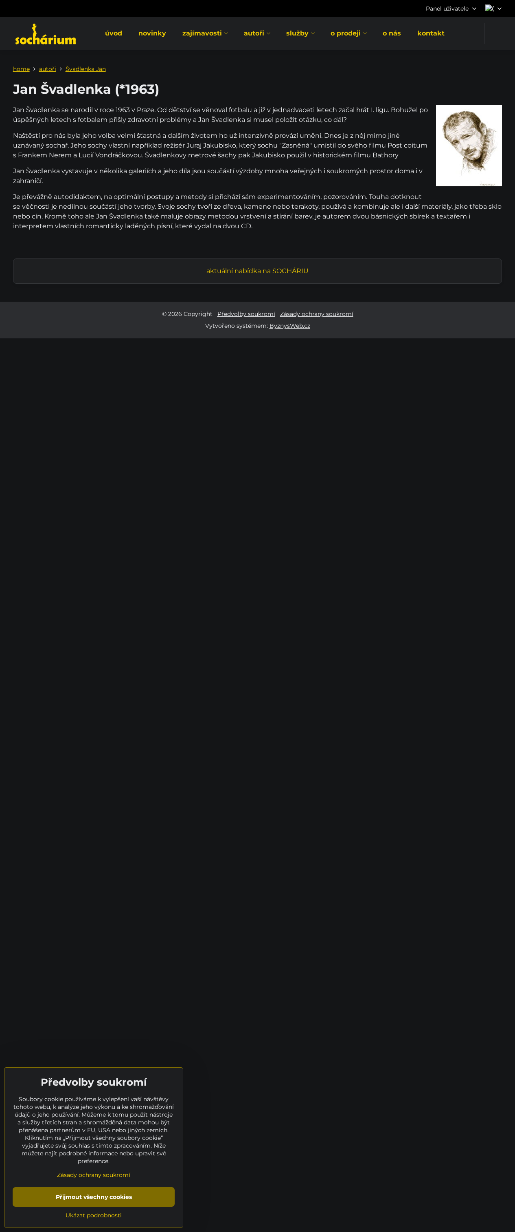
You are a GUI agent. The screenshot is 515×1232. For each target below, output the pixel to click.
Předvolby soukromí (246, 314)
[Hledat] (495, 33)
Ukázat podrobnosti (94, 1215)
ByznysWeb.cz (290, 325)
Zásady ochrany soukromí (316, 314)
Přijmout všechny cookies (94, 1197)
